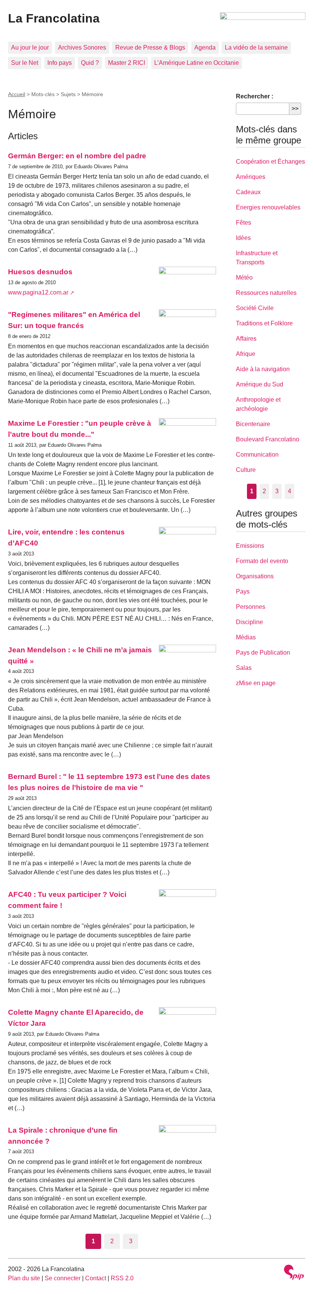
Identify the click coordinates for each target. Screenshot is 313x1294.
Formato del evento (262, 561)
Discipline (249, 622)
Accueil (16, 94)
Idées (243, 238)
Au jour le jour (30, 47)
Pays (243, 591)
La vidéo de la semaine (256, 47)
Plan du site (24, 1278)
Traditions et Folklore (264, 323)
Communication (257, 454)
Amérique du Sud (259, 384)
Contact (95, 1278)
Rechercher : (254, 96)
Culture (246, 470)
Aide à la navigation (263, 369)
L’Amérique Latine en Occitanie (196, 63)
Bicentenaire (253, 424)
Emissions (250, 545)
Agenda (205, 47)
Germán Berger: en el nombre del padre (77, 156)
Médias (246, 637)
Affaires (246, 338)
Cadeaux (248, 192)
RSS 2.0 (122, 1278)
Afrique (245, 354)
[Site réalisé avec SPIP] (293, 1273)
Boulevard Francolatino (267, 439)
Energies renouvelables (268, 207)
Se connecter (63, 1278)
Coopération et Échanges (270, 161)
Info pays (59, 63)
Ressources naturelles (266, 293)
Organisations (255, 576)
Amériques (250, 177)
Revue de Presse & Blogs (150, 47)
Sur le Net (24, 63)
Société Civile (255, 308)
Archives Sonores (82, 47)
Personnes (250, 607)
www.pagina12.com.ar (38, 292)
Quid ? (90, 63)
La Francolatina (54, 18)
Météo (244, 277)
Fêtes (243, 222)
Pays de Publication (263, 652)
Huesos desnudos (40, 272)
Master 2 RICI (126, 63)
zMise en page (256, 683)
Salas (244, 668)
